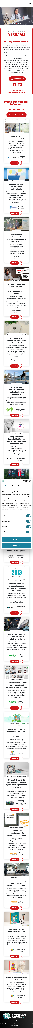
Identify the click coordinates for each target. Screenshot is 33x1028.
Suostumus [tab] (5, 485)
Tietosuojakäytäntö (28, 1024)
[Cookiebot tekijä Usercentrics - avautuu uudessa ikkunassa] (23, 481)
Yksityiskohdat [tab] (16, 485)
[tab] (12, 23)
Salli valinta (16, 545)
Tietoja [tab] (27, 485)
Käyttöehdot (3, 1024)
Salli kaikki (16, 540)
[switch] (28, 521)
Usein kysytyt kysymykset (14, 1024)
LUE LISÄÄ (14, 163)
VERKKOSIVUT (19, 79)
